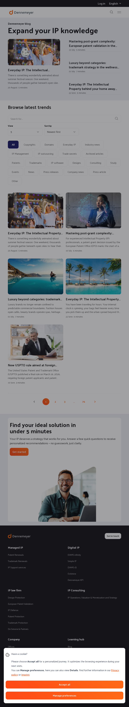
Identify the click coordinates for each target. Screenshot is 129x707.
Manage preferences (64, 695)
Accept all (64, 684)
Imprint (25, 674)
